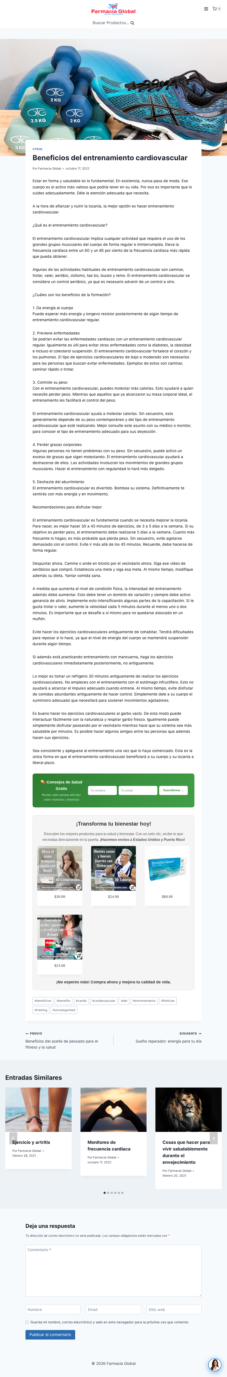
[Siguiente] (214, 1138)
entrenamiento (144, 1000)
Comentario (39, 1250)
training (41, 1010)
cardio (81, 1000)
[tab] (105, 1193)
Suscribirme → (173, 790)
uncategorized (64, 1010)
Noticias (168, 1000)
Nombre (34, 1309)
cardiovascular (103, 1000)
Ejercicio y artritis (31, 1142)
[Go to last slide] (13, 1138)
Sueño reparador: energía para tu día (169, 1037)
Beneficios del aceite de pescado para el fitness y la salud (61, 1040)
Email (93, 1309)
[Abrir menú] (206, 8)
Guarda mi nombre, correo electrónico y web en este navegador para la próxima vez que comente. (109, 1322)
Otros (38, 149)
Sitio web (157, 1309)
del (124, 1000)
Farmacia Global (49, 168)
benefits (63, 1000)
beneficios (43, 1000)
